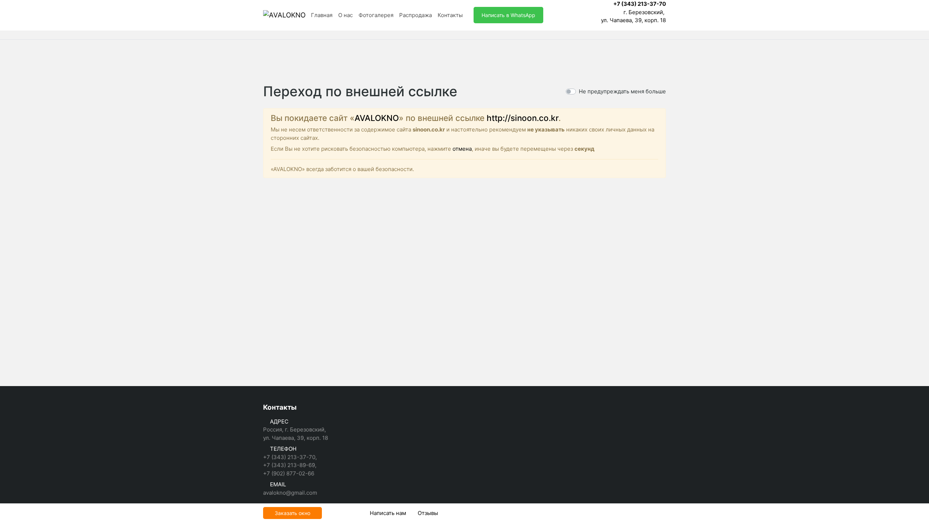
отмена (462, 148)
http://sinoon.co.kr (522, 118)
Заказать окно (292, 513)
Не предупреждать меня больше (622, 91)
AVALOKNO (377, 118)
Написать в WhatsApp (508, 15)
